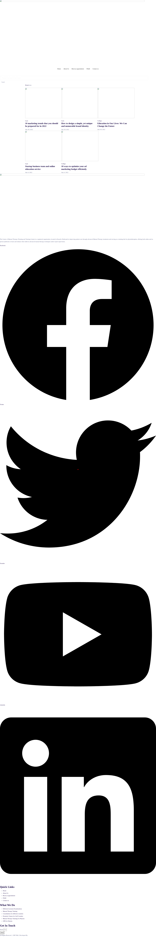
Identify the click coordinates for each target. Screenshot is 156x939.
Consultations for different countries (13, 913)
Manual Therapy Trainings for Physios (13, 918)
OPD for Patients (7, 921)
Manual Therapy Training (10, 911)
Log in (3, 82)
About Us (66, 69)
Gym (26, 121)
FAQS (88, 69)
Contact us (96, 69)
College (99, 121)
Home (59, 69)
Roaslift (30, 935)
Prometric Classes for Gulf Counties (13, 916)
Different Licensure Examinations (12, 909)
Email (1, 929)
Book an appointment (78, 69)
